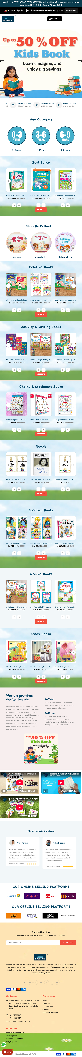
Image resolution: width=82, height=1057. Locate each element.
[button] (2, 60)
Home (44, 1000)
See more (41, 210)
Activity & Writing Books (15, 1032)
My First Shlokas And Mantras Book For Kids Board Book (41, 543)
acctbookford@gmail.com (19, 1021)
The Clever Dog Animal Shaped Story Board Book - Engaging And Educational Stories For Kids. (16, 667)
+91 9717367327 (15, 1018)
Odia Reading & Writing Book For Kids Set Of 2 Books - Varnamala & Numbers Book (16, 360)
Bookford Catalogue (50, 1013)
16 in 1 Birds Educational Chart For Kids (16, 420)
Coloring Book (11, 1035)
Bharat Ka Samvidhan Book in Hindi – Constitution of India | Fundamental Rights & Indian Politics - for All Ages (41, 479)
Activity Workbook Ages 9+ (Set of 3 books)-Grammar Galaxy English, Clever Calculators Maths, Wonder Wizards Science (41, 360)
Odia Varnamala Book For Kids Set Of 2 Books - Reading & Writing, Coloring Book (41, 300)
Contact (45, 1009)
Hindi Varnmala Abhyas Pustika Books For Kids (41, 607)
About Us (46, 1003)
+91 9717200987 (15, 1015)
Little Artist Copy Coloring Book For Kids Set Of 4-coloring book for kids (16, 300)
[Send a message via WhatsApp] (3, 1044)
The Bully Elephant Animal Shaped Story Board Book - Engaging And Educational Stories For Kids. (41, 667)
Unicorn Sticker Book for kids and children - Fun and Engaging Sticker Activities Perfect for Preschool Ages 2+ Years (16, 195)
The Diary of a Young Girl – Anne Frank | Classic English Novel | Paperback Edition (16, 479)
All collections (47, 1006)
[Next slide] (73, 181)
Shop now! (71, 10)
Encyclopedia (11, 1042)
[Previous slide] (8, 181)
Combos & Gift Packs (14, 1039)
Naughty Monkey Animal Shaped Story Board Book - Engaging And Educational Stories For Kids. (65, 667)
